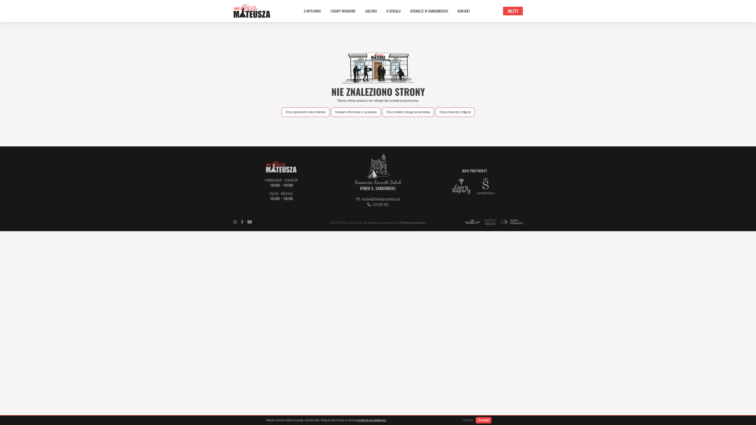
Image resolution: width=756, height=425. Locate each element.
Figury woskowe (343, 11)
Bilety (513, 11)
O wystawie (312, 11)
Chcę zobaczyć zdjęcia (455, 112)
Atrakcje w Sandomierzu (429, 11)
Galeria (371, 11)
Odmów (468, 420)
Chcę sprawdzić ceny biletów (305, 112)
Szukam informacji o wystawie (356, 112)
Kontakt (464, 11)
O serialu (393, 11)
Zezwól (483, 420)
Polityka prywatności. (413, 222)
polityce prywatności (372, 420)
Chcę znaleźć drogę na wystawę (408, 112)
